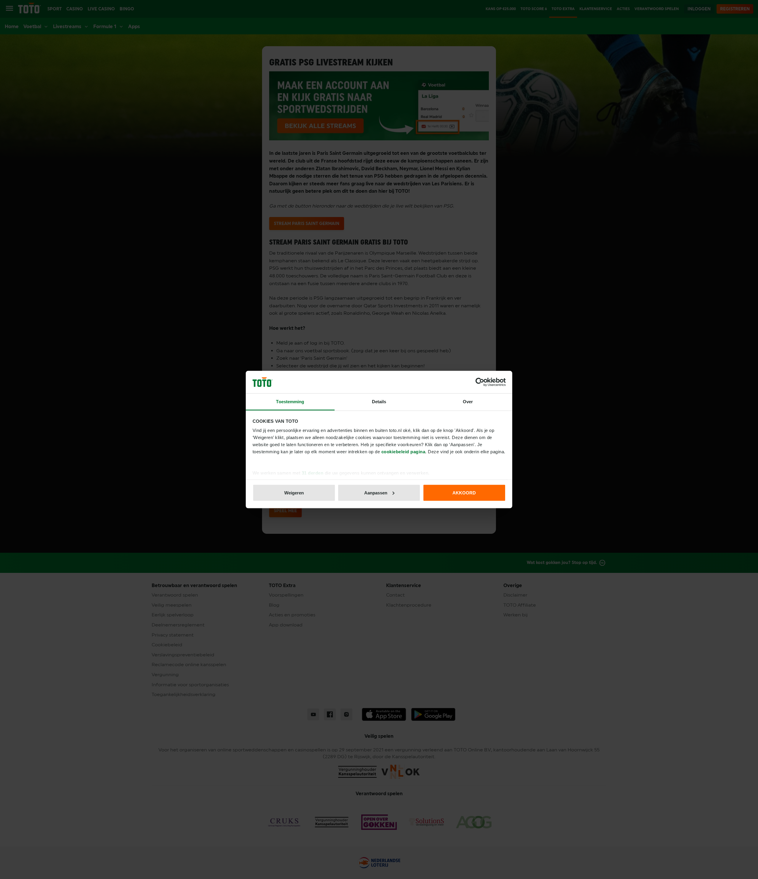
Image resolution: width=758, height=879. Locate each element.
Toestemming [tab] (290, 401)
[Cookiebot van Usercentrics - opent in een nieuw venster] (480, 382)
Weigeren (294, 492)
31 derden (313, 472)
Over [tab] (468, 401)
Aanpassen (375, 492)
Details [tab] (379, 401)
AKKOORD (464, 492)
